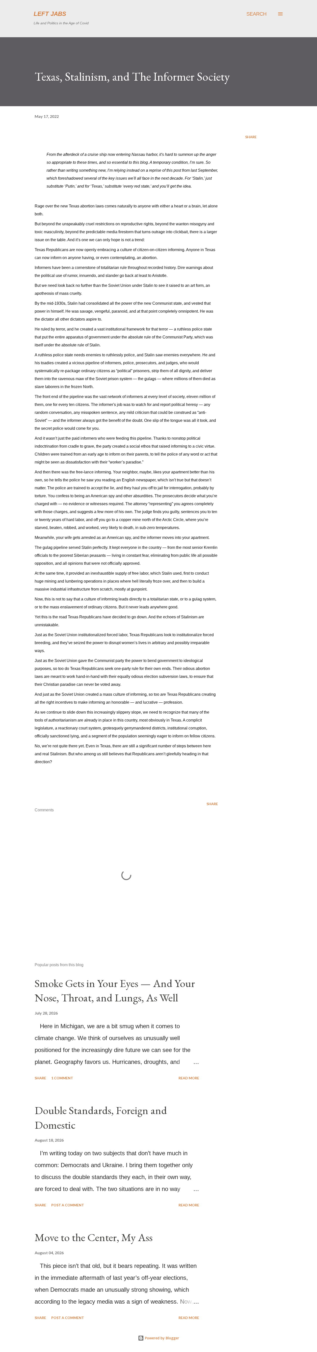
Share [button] (251, 137)
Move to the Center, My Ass (94, 1237)
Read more (189, 1078)
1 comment (62, 1078)
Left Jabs (50, 13)
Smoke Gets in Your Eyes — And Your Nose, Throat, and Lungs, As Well (115, 990)
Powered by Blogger (161, 1338)
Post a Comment (67, 1205)
